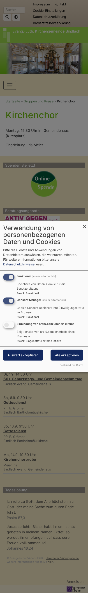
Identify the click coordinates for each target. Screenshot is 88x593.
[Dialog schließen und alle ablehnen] (84, 224)
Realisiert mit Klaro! (71, 365)
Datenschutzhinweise (19, 264)
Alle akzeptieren (67, 355)
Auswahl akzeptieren (23, 355)
